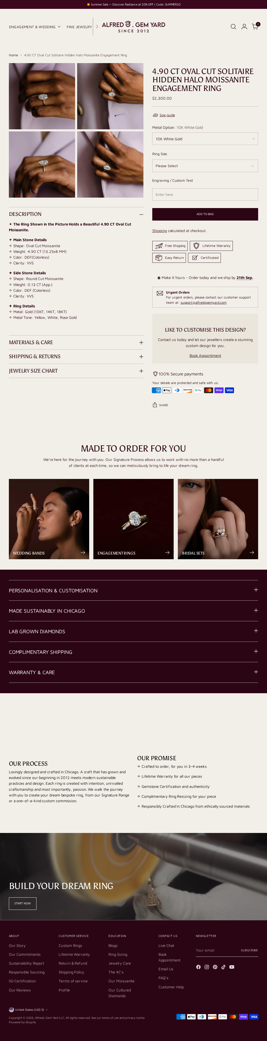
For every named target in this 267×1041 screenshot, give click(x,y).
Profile (64, 990)
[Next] (97, 26)
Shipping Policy (71, 972)
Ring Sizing (117, 954)
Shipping (159, 230)
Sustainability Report (26, 963)
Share (163, 405)
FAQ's (164, 978)
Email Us (166, 969)
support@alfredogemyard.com (204, 302)
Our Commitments (25, 954)
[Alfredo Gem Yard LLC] (133, 26)
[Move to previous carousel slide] (241, 713)
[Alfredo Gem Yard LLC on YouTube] (232, 967)
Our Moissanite (121, 981)
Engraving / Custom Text (172, 180)
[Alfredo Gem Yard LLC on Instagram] (207, 967)
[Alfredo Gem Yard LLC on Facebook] (199, 967)
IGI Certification (22, 981)
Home (13, 55)
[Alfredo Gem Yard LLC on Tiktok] (224, 967)
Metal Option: (177, 127)
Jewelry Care (119, 963)
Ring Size (159, 153)
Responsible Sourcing (27, 972)
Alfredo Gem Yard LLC (49, 1017)
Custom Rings (70, 945)
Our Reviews (20, 990)
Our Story (17, 945)
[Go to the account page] (244, 26)
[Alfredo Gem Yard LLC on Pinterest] (216, 967)
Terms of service (73, 981)
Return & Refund (73, 963)
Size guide (167, 115)
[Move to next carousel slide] (253, 713)
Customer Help (171, 987)
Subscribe (249, 950)
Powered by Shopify (22, 1022)
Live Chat (166, 945)
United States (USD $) (29, 1009)
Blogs (113, 945)
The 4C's (115, 972)
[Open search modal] (233, 26)
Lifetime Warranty (74, 954)
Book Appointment (205, 355)
